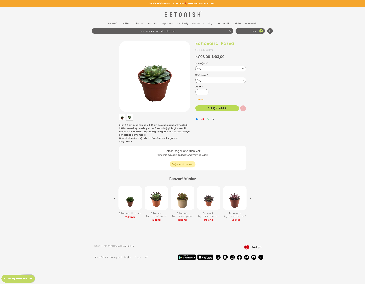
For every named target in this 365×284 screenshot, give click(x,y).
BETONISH (182, 15)
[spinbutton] (202, 92)
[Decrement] (198, 92)
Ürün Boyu (201, 75)
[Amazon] (225, 257)
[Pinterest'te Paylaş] (202, 119)
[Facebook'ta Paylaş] (197, 119)
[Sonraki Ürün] (250, 198)
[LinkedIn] (260, 257)
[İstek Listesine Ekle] (243, 108)
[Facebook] (239, 257)
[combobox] (220, 68)
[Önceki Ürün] (114, 198)
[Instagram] (232, 257)
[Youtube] (253, 257)
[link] (270, 31)
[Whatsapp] (218, 257)
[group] (182, 204)
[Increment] (206, 92)
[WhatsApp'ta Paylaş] (208, 119)
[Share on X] (213, 119)
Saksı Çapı (201, 63)
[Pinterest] (246, 257)
